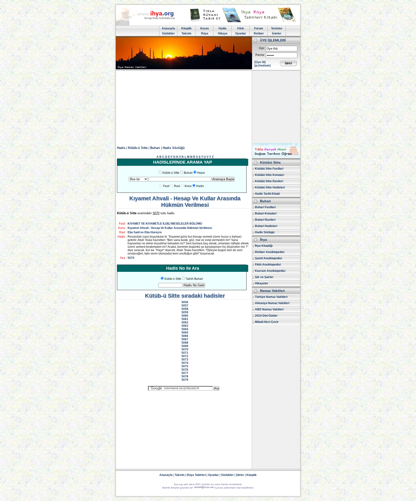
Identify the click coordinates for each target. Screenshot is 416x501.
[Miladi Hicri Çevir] (276, 156)
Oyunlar (240, 33)
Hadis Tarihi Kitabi (267, 193)
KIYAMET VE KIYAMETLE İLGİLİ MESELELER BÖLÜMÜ (165, 223)
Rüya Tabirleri (196, 475)
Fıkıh (240, 28)
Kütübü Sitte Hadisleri (270, 187)
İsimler (276, 33)
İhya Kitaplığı (264, 245)
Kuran (204, 28)
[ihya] (150, 24)
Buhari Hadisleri (266, 226)
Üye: (262, 48)
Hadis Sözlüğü (174, 148)
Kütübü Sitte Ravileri (269, 181)
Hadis (223, 28)
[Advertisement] (208, 107)
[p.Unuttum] (262, 65)
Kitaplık (251, 475)
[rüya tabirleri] (244, 21)
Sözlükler (168, 33)
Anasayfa (168, 28)
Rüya (204, 33)
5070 (131, 258)
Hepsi (201, 172)
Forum (258, 28)
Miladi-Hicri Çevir (267, 322)
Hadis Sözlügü (264, 232)
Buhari (155, 148)
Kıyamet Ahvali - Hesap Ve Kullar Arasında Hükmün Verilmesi (170, 228)
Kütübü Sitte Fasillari (269, 168)
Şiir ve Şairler (264, 277)
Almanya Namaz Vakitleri (272, 303)
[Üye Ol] (260, 62)
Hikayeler (261, 283)
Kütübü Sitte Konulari (269, 175)
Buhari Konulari (265, 213)
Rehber (259, 33)
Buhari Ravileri (265, 219)
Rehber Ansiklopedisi (269, 252)
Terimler (276, 28)
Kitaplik (186, 28)
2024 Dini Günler (266, 315)
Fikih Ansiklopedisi (268, 264)
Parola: (260, 55)
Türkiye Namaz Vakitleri (271, 297)
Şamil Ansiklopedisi (268, 258)
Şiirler (240, 475)
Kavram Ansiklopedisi (270, 271)
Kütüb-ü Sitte (138, 148)
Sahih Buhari (194, 279)
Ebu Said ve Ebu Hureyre (145, 232)
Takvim (186, 33)
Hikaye (223, 33)
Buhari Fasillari (265, 207)
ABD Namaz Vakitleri (269, 309)
